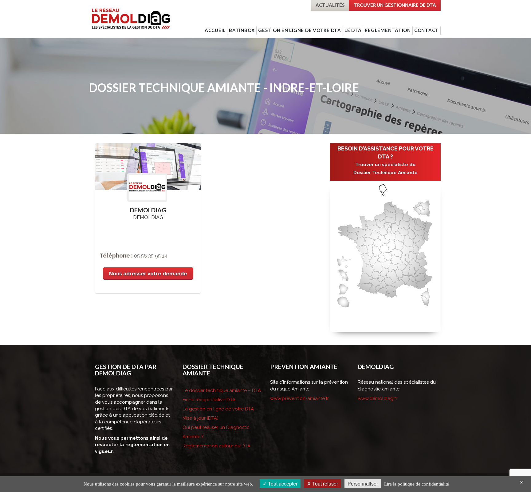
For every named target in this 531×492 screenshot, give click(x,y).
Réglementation (388, 30)
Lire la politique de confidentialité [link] (416, 484)
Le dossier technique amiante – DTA (222, 390)
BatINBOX (242, 30)
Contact (426, 30)
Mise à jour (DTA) (200, 418)
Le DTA (353, 30)
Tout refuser (324, 483)
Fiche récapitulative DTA (209, 399)
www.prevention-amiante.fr (299, 398)
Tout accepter (282, 483)
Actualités (330, 5)
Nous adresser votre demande (148, 273)
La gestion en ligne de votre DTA (218, 409)
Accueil (215, 30)
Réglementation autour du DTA (216, 446)
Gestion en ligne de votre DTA (299, 30)
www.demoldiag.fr (377, 398)
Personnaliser (363, 483)
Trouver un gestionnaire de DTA (395, 5)
